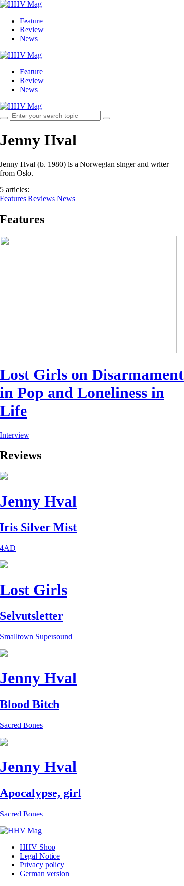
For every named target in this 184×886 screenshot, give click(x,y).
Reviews (41, 198)
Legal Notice (40, 856)
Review (32, 29)
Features (13, 198)
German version (44, 873)
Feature (31, 21)
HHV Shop (37, 847)
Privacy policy (42, 865)
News (29, 38)
